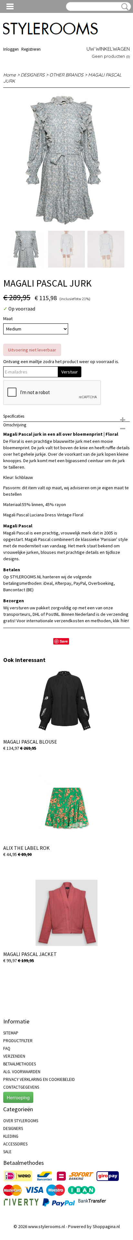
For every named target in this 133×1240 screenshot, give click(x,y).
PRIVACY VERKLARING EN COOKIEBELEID (39, 1079)
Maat (8, 318)
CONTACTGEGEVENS (21, 1087)
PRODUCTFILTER (18, 1040)
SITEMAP (10, 1033)
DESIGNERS (33, 75)
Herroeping (18, 1097)
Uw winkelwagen (108, 49)
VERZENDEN (14, 1056)
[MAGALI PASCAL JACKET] (66, 913)
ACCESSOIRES (15, 1144)
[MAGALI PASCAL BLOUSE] (66, 700)
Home (9, 75)
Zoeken (123, 7)
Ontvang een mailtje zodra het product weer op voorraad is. (61, 361)
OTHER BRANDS (66, 75)
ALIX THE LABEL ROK (26, 848)
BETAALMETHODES (19, 1064)
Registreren (31, 49)
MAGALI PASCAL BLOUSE (30, 741)
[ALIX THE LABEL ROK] (66, 807)
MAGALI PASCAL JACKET (30, 954)
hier (124, 620)
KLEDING (10, 1136)
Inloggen (11, 49)
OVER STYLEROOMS (20, 1120)
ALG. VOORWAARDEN (21, 1071)
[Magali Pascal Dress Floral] (66, 159)
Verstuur (69, 372)
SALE (7, 1151)
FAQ (6, 1048)
